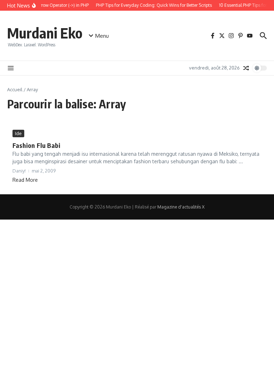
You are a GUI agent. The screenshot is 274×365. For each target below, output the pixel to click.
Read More (25, 180)
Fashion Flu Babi (36, 145)
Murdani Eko (44, 33)
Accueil (14, 89)
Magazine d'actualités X (180, 207)
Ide (18, 133)
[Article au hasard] (246, 68)
